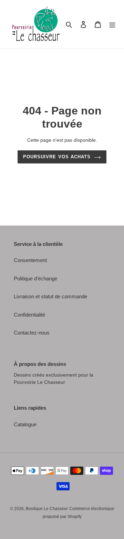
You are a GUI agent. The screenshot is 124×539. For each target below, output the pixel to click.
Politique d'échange (35, 278)
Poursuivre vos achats (57, 156)
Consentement (30, 260)
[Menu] (112, 24)
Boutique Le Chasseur (47, 508)
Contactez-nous (32, 333)
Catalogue (25, 424)
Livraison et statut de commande (50, 296)
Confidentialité (29, 315)
